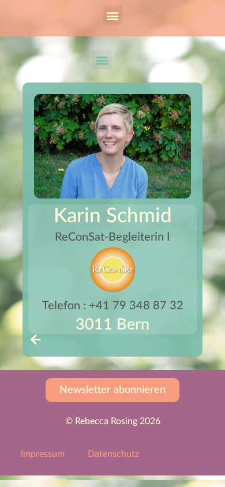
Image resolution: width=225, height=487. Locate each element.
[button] (112, 15)
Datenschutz (113, 454)
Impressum (43, 454)
